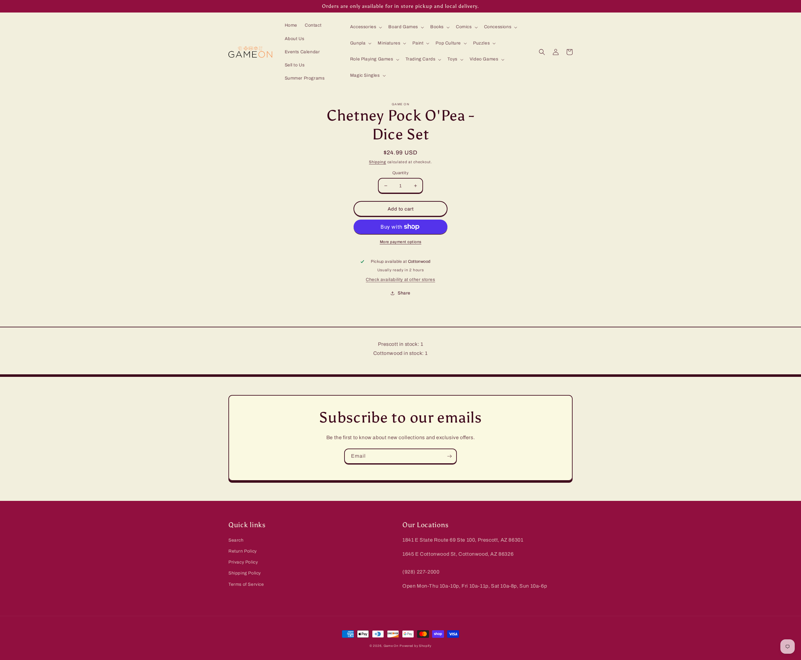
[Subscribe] (449, 456)
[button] (365, 27)
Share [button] (404, 293)
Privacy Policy (243, 562)
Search (236, 540)
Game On (391, 645)
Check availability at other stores (400, 279)
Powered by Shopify (415, 645)
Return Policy (242, 551)
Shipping (377, 162)
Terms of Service (246, 584)
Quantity (400, 173)
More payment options (400, 242)
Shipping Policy (244, 573)
